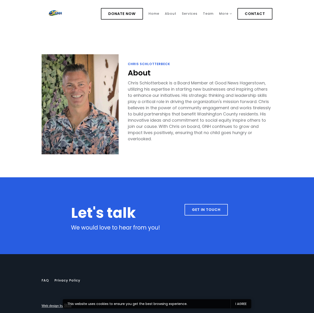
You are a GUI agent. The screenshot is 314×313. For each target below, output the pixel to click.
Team (208, 13)
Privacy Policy (67, 280)
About (170, 13)
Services (189, 13)
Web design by (53, 305)
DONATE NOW (122, 13)
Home (153, 13)
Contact (255, 13)
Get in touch (206, 209)
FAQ (45, 280)
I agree (241, 304)
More (223, 13)
